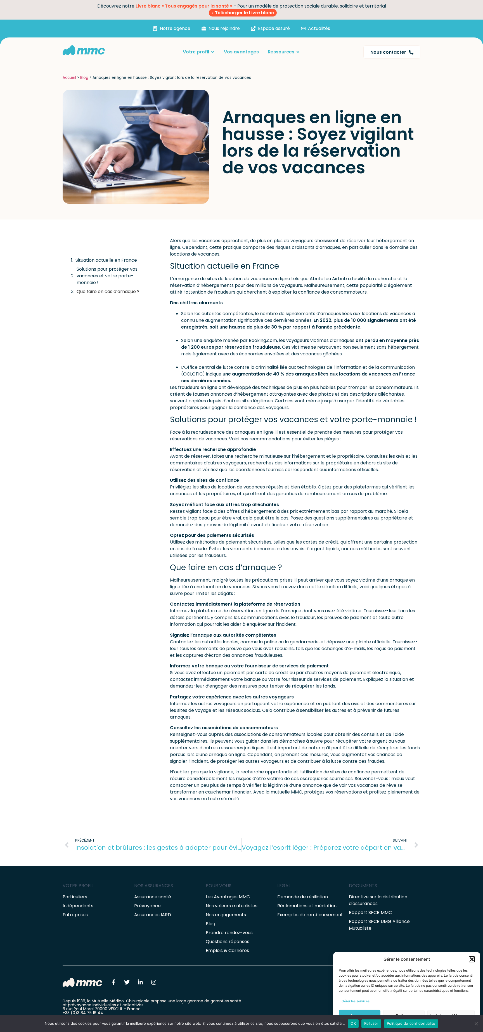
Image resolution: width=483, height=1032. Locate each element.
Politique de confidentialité (411, 1023)
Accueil (69, 77)
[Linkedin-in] (140, 982)
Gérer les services (356, 1001)
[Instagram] (153, 982)
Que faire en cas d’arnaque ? (108, 291)
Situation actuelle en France (106, 260)
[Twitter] (126, 982)
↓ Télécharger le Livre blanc (243, 13)
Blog (84, 77)
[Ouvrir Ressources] (298, 52)
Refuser (371, 1023)
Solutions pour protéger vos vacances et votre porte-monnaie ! (107, 276)
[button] (472, 959)
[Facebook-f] (113, 982)
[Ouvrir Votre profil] (212, 52)
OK (353, 1023)
